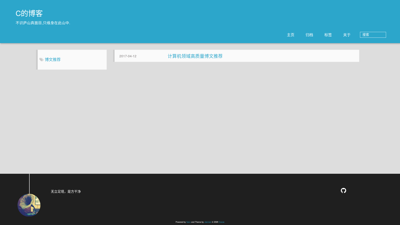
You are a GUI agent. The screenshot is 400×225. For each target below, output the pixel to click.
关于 (347, 34)
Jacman (207, 221)
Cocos (221, 221)
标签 (328, 34)
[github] (344, 190)
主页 (290, 34)
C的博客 (29, 13)
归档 (309, 34)
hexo (188, 221)
